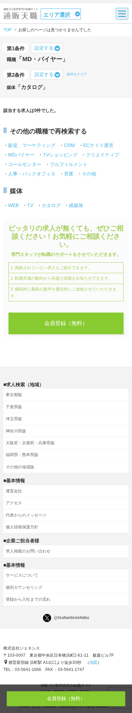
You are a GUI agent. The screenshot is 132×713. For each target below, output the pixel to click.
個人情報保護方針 (22, 527)
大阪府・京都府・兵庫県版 (30, 442)
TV (30, 205)
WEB (13, 205)
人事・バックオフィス (32, 173)
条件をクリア (77, 74)
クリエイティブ (102, 154)
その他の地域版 (20, 467)
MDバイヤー (21, 154)
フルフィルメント (69, 164)
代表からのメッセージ (26, 515)
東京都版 (14, 394)
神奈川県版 (16, 431)
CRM (69, 145)
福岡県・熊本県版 (22, 454)
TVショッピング (60, 154)
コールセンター (24, 164)
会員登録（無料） (66, 323)
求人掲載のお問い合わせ (28, 551)
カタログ (51, 205)
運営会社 (14, 491)
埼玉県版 (14, 418)
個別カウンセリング (24, 587)
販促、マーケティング (32, 145)
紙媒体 (76, 205)
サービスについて (22, 575)
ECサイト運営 (98, 145)
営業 (68, 173)
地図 (93, 662)
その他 (89, 173)
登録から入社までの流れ (28, 599)
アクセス (14, 503)
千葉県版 (14, 407)
